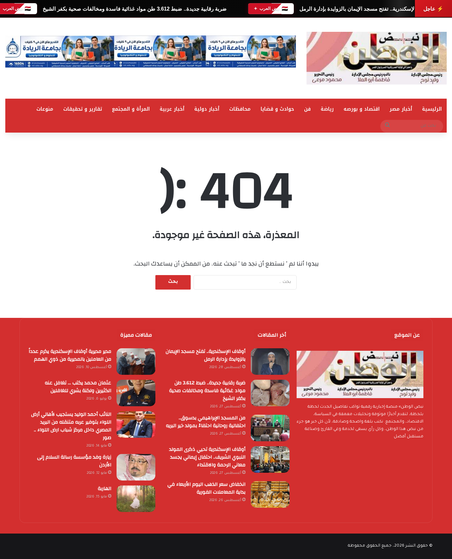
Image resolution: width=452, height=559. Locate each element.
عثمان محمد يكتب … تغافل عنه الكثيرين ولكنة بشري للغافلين (78, 386)
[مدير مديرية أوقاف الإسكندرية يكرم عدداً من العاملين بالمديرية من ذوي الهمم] (136, 361)
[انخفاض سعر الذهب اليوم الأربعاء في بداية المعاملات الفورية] (270, 494)
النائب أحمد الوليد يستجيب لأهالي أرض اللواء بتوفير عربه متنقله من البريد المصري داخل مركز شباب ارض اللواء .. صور (71, 426)
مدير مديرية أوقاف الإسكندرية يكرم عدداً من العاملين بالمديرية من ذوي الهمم (70, 355)
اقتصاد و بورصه (362, 109)
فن (307, 109)
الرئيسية (432, 109)
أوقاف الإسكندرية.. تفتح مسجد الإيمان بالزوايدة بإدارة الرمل (365, 9)
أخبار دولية (206, 109)
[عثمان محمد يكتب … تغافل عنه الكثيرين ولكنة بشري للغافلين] (136, 393)
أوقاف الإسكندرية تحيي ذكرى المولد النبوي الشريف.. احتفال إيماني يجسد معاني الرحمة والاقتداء (207, 457)
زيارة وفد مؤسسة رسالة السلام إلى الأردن (74, 461)
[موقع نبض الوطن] (377, 58)
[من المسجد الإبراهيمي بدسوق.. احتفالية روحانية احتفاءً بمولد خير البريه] (270, 428)
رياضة (327, 109)
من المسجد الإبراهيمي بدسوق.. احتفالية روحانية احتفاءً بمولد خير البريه (205, 421)
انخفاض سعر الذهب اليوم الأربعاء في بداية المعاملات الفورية (206, 488)
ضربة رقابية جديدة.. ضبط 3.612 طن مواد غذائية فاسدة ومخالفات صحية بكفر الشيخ (134, 9)
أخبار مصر (400, 109)
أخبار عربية (172, 109)
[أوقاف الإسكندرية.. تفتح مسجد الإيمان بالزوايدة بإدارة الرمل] (270, 361)
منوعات (44, 109)
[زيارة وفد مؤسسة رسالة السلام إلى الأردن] (136, 467)
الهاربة (104, 488)
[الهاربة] (136, 498)
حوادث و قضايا (277, 109)
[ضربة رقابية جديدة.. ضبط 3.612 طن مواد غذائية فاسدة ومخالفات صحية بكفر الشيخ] (270, 393)
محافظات (240, 109)
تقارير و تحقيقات (82, 109)
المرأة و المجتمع (131, 109)
